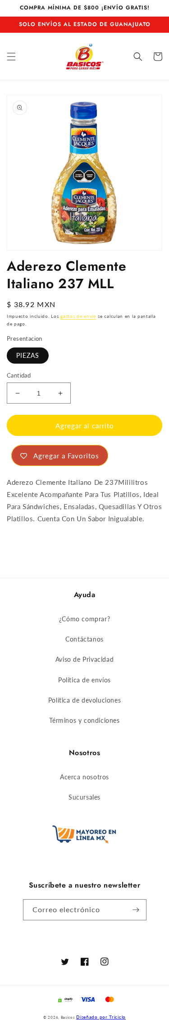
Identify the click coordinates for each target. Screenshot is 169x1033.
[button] (11, 56)
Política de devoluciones (84, 700)
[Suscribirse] (136, 909)
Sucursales (84, 797)
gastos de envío (78, 316)
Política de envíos (84, 680)
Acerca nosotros (84, 777)
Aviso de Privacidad (84, 659)
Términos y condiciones (84, 720)
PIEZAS (27, 355)
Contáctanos (84, 639)
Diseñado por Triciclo (101, 1017)
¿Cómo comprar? (84, 619)
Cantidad (19, 375)
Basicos (68, 1017)
